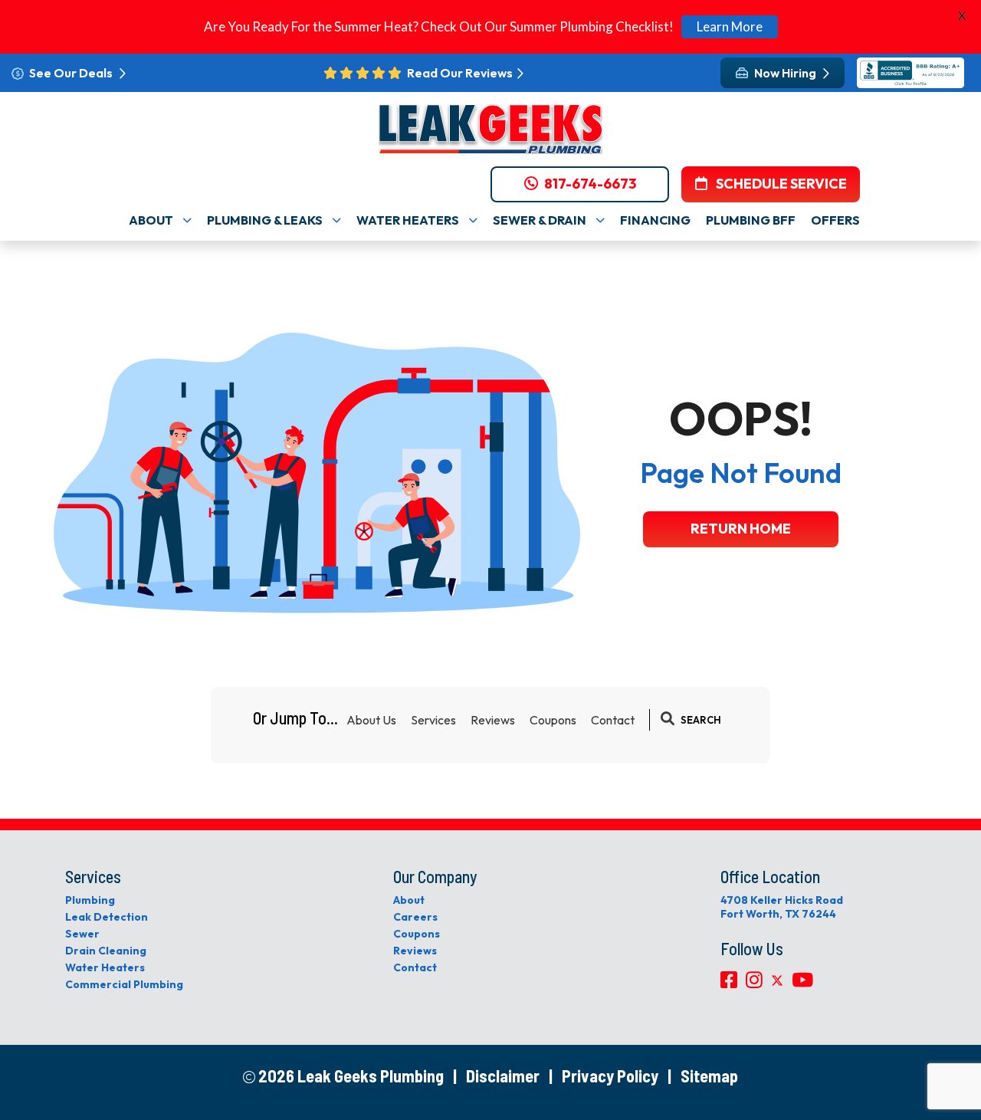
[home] (490, 129)
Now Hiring (786, 72)
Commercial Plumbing (124, 984)
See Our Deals (72, 72)
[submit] (667, 719)
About (409, 900)
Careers (415, 917)
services (433, 720)
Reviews (493, 720)
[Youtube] (802, 983)
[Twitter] (778, 983)
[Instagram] (755, 983)
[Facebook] (730, 983)
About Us (371, 720)
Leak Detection (106, 917)
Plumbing (90, 900)
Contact (613, 720)
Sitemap (709, 1076)
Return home (741, 528)
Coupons (553, 720)
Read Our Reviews (460, 72)
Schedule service (780, 184)
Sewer (82, 934)
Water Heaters (105, 967)
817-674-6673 (590, 184)
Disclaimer (503, 1076)
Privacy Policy (610, 1076)
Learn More (730, 26)
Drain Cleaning (105, 950)
